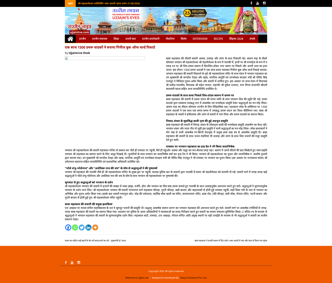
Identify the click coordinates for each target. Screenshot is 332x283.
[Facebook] (68, 227)
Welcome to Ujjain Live (137, 277)
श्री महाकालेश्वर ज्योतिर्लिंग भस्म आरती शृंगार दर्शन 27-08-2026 (109, 3)
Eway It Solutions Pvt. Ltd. (193, 277)
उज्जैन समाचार (99, 39)
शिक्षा (116, 39)
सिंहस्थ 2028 (236, 39)
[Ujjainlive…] (70, 39)
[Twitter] (82, 227)
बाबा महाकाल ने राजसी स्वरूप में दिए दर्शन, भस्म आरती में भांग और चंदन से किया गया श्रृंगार (231, 240)
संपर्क (252, 39)
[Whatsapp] (75, 227)
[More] (95, 227)
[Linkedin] (88, 227)
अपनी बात (130, 39)
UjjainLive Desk (79, 53)
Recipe (218, 39)
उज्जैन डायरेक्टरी (150, 39)
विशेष (183, 39)
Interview (200, 39)
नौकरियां (170, 39)
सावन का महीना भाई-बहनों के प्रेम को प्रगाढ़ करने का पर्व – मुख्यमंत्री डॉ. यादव (95, 240)
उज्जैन (82, 39)
